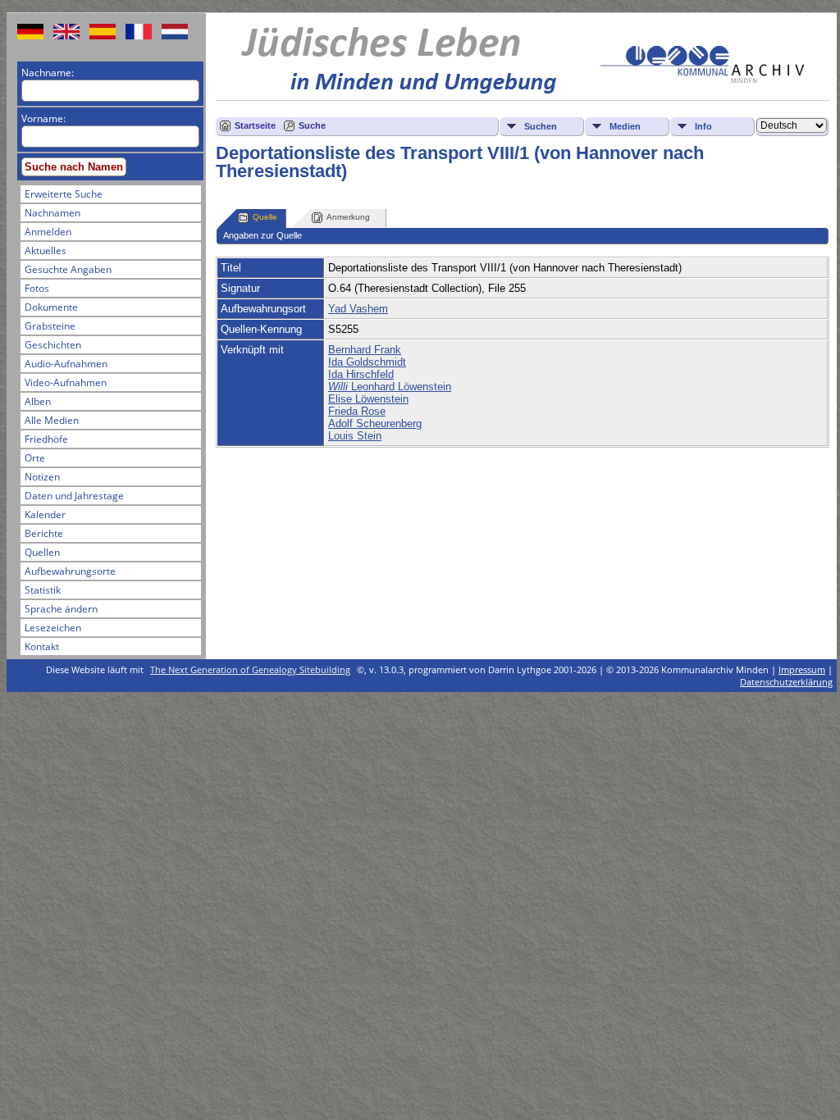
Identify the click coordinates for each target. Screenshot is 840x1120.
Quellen (42, 552)
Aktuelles (45, 250)
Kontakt (42, 646)
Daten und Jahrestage (74, 496)
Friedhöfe (46, 439)
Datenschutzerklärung (786, 682)
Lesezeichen (53, 628)
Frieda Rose (357, 411)
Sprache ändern (61, 609)
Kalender (45, 514)
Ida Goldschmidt (367, 362)
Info (703, 126)
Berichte (44, 533)
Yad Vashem (358, 309)
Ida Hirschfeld (361, 374)
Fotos (37, 288)
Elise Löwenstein (368, 399)
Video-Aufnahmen (66, 382)
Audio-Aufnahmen (66, 364)
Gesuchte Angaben (68, 269)
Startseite (255, 125)
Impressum (801, 669)
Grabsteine (50, 326)
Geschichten (53, 345)
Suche (312, 125)
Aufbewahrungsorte (70, 571)
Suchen (540, 126)
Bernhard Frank (364, 350)
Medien (625, 126)
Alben (38, 401)
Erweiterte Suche (64, 194)
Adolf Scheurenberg (375, 423)
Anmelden (48, 232)
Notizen (42, 477)
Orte (35, 458)
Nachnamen (52, 213)
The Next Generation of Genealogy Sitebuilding (250, 669)
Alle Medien (52, 420)
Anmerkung (348, 216)
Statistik (43, 590)
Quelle (265, 216)
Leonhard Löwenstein (389, 386)
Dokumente (51, 307)
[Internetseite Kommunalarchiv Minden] (702, 79)
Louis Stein (354, 436)
